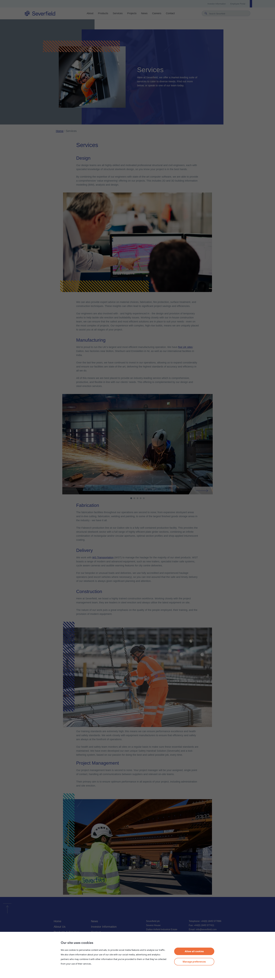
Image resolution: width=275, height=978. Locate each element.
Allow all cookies (194, 951)
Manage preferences (194, 961)
